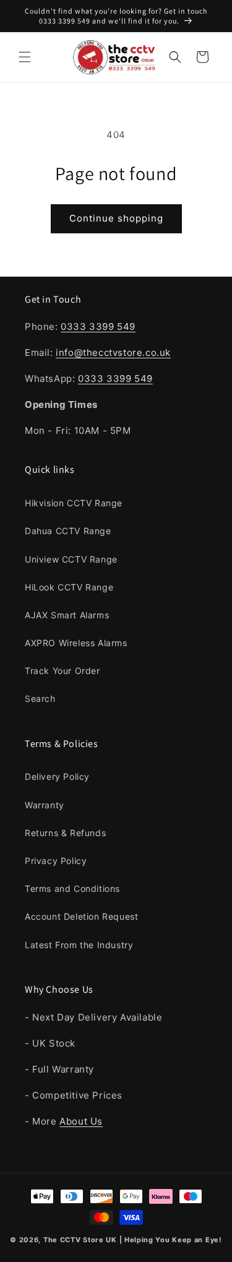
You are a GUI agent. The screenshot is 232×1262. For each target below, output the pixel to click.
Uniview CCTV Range (71, 559)
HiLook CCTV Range (69, 587)
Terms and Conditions (72, 888)
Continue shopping (116, 218)
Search (40, 698)
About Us (81, 1121)
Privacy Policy (56, 860)
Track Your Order (62, 670)
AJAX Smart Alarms (67, 615)
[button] (24, 57)
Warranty (44, 805)
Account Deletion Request (81, 916)
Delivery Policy (57, 776)
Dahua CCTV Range (68, 530)
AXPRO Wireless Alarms (76, 642)
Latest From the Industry (79, 945)
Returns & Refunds (65, 833)
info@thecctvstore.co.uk (113, 352)
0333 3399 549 (98, 326)
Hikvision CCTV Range (73, 503)
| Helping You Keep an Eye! (170, 1239)
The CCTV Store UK (80, 1239)
